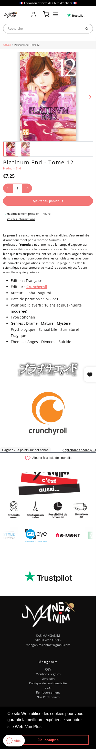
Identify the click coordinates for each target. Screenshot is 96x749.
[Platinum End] (48, 369)
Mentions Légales (48, 674)
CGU (48, 688)
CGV (48, 669)
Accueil (6, 45)
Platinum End (12, 168)
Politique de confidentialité (48, 683)
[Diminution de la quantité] (8, 188)
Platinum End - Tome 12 (26, 45)
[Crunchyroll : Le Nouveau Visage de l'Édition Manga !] (48, 412)
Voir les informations (21, 219)
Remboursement (48, 692)
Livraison (48, 678)
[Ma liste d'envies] (39, 10)
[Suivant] (90, 97)
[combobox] (42, 28)
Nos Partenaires (48, 697)
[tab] (5, 227)
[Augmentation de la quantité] (27, 188)
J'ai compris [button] (48, 740)
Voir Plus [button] (33, 726)
